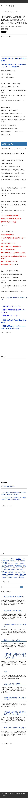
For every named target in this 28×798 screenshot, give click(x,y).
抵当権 (13, 569)
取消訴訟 (4, 565)
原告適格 (22, 563)
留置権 (20, 572)
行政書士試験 (10, 574)
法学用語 (11, 572)
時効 (18, 569)
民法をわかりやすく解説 (12, 640)
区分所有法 (11, 563)
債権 (18, 560)
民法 (5, 572)
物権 (16, 572)
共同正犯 (23, 560)
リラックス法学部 (7, 6)
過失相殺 (10, 577)
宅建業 (7, 566)
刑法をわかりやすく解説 (12, 684)
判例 (3, 29)
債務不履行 (13, 560)
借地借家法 (6, 560)
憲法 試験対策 (17, 567)
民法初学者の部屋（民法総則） (14, 596)
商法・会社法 (10, 565)
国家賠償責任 (18, 565)
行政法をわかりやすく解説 (13, 610)
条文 (22, 569)
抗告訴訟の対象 (6, 569)
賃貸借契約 (4, 577)
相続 (24, 572)
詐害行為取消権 (9, 575)
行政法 (16, 574)
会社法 (18, 559)
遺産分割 (15, 577)
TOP (7, 11)
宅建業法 (12, 566)
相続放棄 (4, 574)
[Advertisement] (12, 46)
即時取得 (16, 563)
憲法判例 (23, 567)
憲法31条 (10, 567)
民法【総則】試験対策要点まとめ (15, 728)
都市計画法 (21, 577)
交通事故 (12, 559)
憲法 (6, 29)
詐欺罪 (16, 575)
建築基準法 (19, 566)
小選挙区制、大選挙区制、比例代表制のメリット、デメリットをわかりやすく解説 (15, 656)
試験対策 (22, 576)
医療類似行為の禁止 (9, 486)
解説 (21, 574)
